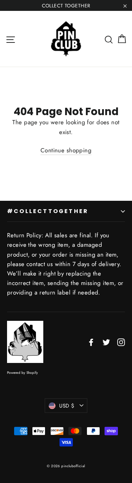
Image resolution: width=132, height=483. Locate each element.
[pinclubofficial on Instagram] (121, 341)
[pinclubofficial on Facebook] (91, 341)
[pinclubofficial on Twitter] (106, 341)
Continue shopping (66, 150)
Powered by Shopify (22, 372)
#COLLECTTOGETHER (47, 211)
